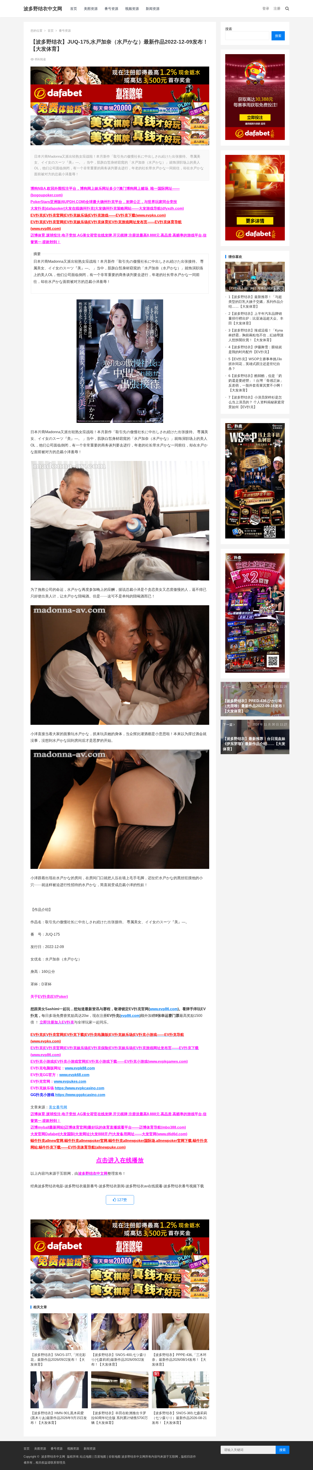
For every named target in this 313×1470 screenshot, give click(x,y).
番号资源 (111, 9)
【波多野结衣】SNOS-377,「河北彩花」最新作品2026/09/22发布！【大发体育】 (58, 1359)
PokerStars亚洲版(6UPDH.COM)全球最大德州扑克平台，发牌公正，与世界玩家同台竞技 (103, 202)
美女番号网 (58, 1107)
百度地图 (100, 1456)
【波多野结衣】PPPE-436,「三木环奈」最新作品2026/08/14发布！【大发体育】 (179, 1359)
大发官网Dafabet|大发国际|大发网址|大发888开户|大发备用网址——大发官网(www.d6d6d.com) (108, 1134)
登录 (265, 8)
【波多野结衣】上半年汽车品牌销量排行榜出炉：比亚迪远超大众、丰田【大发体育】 (255, 318)
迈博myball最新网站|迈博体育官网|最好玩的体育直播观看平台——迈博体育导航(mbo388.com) (108, 1127)
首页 (73, 9)
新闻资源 (152, 9)
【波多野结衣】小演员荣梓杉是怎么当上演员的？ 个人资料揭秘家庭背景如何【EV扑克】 (256, 402)
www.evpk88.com (80, 1068)
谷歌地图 (115, 1456)
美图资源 (91, 9)
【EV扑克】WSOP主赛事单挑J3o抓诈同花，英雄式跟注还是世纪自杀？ (255, 364)
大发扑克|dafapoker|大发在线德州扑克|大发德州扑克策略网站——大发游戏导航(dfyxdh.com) (107, 208)
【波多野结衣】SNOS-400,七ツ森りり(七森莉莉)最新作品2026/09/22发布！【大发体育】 (118, 1359)
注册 (277, 8)
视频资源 (132, 9)
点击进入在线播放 (120, 1160)
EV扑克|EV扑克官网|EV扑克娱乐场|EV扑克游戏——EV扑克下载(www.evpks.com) (98, 215)
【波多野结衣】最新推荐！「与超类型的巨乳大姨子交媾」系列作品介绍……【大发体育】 (255, 301)
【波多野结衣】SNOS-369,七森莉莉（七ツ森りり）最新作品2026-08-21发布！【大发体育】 (179, 1418)
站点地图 (86, 1456)
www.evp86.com (164, 1009)
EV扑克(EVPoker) (53, 997)
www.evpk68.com (74, 1075)
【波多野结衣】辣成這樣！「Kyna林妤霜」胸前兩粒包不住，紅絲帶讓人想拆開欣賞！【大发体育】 (255, 335)
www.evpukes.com (70, 1081)
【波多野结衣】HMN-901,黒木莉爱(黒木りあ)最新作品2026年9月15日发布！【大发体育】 (58, 1418)
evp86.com (130, 1016)
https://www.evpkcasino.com (79, 1088)
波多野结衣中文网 (43, 8)
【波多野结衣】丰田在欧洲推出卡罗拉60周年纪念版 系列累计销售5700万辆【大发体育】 (119, 1418)
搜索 (228, 29)
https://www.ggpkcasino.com (80, 1095)
